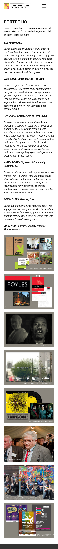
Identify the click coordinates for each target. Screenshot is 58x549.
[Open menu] (44, 6)
